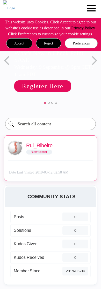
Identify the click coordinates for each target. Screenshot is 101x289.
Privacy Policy (83, 28)
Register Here (42, 86)
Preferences (81, 43)
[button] (19, 43)
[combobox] (50, 124)
